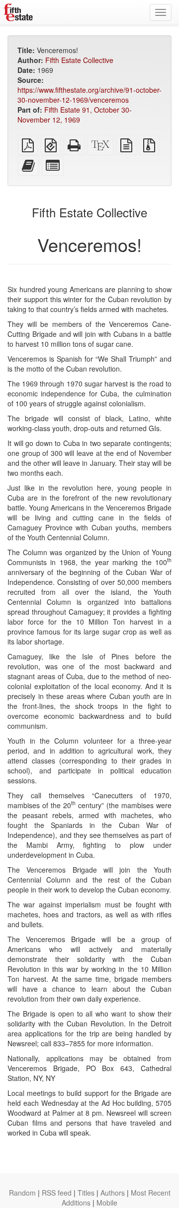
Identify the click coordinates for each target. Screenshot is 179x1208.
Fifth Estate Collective (79, 60)
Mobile (106, 1203)
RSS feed (57, 1193)
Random (22, 1193)
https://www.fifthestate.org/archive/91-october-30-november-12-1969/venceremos (89, 95)
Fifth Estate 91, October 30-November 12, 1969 (74, 115)
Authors (112, 1193)
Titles (86, 1193)
